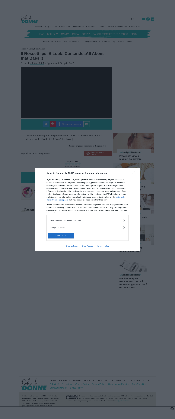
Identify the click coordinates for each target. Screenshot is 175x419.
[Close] (134, 173)
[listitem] (87, 220)
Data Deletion (72, 246)
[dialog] (87, 209)
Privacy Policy (103, 246)
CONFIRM (61, 236)
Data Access (87, 246)
